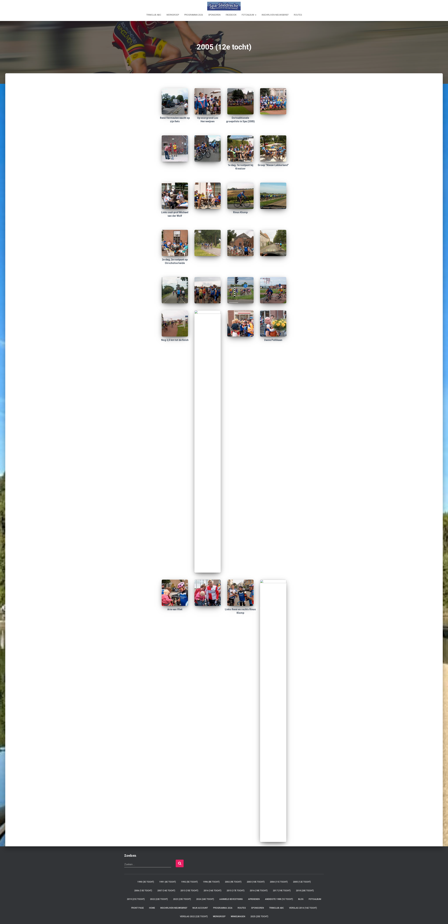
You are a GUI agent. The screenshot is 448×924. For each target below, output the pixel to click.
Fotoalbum (248, 15)
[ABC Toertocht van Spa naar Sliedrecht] (224, 6)
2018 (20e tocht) (305, 890)
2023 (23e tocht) (182, 899)
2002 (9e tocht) (233, 882)
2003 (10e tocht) (256, 882)
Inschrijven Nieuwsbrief (275, 15)
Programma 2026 (193, 15)
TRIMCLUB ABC (153, 15)
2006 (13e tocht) (143, 890)
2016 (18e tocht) (259, 890)
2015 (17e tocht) (235, 890)
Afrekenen (254, 899)
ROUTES (298, 15)
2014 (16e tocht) (212, 890)
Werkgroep (172, 15)
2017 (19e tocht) (282, 890)
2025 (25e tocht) (259, 916)
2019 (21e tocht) (136, 899)
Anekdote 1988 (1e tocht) (279, 899)
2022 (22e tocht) (159, 899)
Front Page (137, 908)
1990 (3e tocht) (145, 882)
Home (152, 908)
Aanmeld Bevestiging (231, 899)
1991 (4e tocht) (167, 882)
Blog (300, 899)
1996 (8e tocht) (211, 882)
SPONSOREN (214, 15)
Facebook (231, 15)
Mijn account (200, 908)
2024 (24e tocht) (205, 899)
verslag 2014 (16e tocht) (303, 908)
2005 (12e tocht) (302, 882)
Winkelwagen (238, 916)
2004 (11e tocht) (279, 882)
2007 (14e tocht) (166, 890)
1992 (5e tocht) (189, 882)
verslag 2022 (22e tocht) (194, 916)
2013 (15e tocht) (189, 890)
